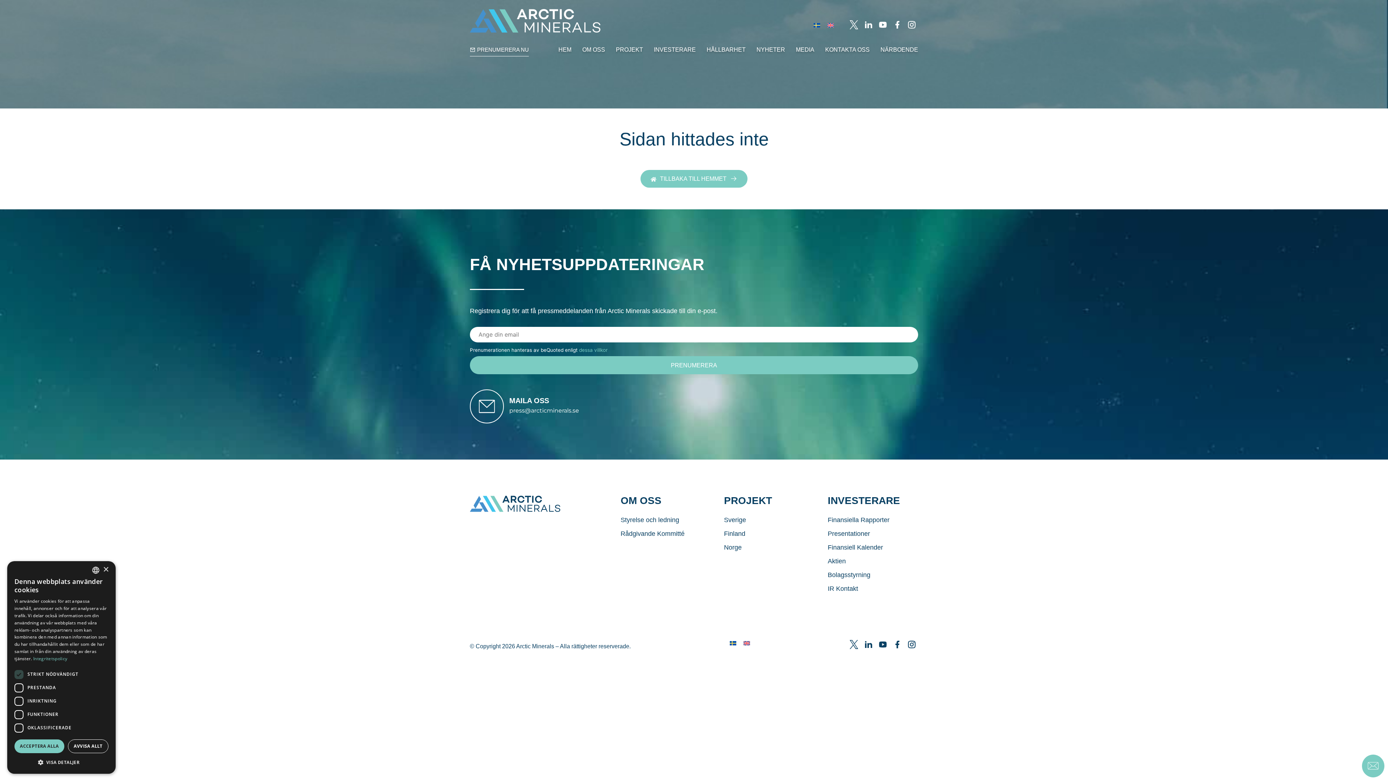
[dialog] (61, 667)
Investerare (675, 50)
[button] (61, 762)
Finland (734, 533)
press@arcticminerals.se (544, 410)
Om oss (593, 50)
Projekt (629, 50)
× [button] (105, 569)
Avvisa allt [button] (88, 746)
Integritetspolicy (50, 659)
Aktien (837, 561)
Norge (733, 547)
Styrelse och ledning (650, 520)
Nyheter (771, 50)
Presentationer (849, 533)
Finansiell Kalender (855, 547)
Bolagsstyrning (849, 575)
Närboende (899, 50)
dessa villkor (593, 350)
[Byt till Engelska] (830, 25)
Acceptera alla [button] (39, 746)
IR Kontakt (843, 588)
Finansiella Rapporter (859, 520)
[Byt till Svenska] (817, 25)
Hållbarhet (726, 50)
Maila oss (529, 401)
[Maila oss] (487, 406)
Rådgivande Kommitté (653, 533)
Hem (564, 50)
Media (805, 50)
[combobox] (95, 570)
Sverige (735, 520)
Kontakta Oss (847, 50)
